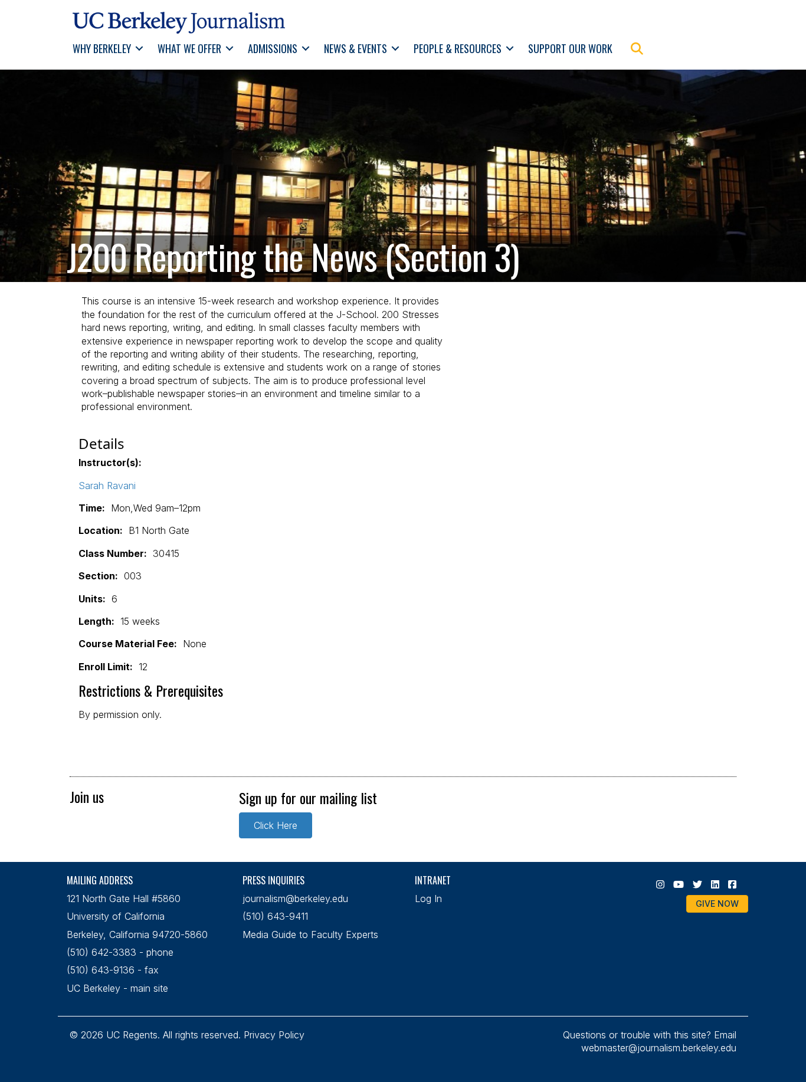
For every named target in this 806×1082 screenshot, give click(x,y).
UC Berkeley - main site (117, 988)
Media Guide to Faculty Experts (310, 934)
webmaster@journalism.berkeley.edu (658, 1048)
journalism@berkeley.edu (295, 898)
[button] (139, 49)
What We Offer (189, 48)
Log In (428, 898)
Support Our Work (570, 48)
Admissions (272, 48)
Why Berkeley (102, 48)
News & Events (355, 48)
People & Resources (458, 48)
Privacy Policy (274, 1035)
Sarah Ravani (107, 485)
